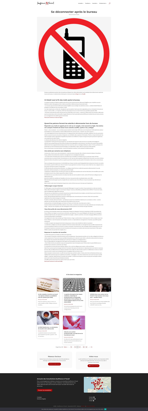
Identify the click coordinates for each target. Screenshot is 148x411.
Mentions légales (41, 399)
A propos (39, 397)
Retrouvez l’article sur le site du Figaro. (53, 117)
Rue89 (83, 94)
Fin (91, 347)
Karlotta (83, 406)
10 (71, 347)
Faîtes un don (94, 365)
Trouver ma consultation (44, 390)
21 (79, 347)
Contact (91, 397)
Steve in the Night (90, 406)
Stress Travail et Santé (74, 14)
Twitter (91, 400)
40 (86, 347)
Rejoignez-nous (55, 364)
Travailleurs (87, 3)
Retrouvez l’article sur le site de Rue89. (53, 261)
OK (105, 409)
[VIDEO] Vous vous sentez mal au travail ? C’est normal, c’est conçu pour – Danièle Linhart (99, 296)
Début (65, 347)
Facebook (91, 399)
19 (75, 347)
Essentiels (94, 3)
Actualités (80, 3)
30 (83, 347)
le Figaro (77, 94)
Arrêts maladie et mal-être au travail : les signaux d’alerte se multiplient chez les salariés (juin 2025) (48, 296)
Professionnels (102, 3)
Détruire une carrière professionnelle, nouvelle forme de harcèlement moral (73, 333)
